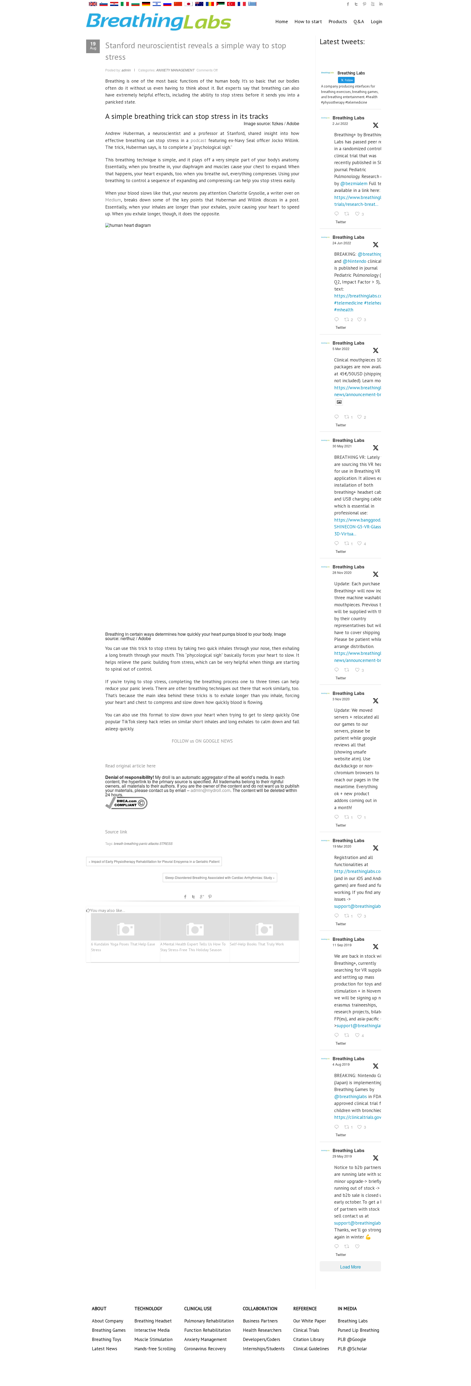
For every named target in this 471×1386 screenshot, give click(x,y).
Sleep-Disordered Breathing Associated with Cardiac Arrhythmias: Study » (220, 877)
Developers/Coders (261, 1339)
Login (376, 21)
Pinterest (210, 897)
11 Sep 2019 (342, 944)
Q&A (359, 21)
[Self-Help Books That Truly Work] (264, 929)
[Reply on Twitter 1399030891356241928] (338, 544)
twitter (356, 4)
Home (281, 21)
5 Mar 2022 (341, 348)
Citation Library (308, 1339)
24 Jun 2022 (342, 242)
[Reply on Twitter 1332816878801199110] (338, 670)
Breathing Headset (153, 1321)
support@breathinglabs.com (363, 906)
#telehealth (376, 303)
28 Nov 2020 (342, 572)
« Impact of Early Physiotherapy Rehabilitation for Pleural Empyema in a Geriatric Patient (154, 861)
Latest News (104, 1349)
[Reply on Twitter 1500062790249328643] (338, 417)
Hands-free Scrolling (155, 1349)
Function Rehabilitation (207, 1330)
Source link (116, 832)
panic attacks (149, 843)
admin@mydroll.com (210, 790)
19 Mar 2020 (342, 846)
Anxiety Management (205, 1339)
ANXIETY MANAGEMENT (175, 70)
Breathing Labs (348, 118)
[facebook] (348, 4)
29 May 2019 (342, 1156)
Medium (113, 200)
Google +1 (202, 897)
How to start (308, 21)
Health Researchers (262, 1330)
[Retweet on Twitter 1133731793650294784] (348, 1247)
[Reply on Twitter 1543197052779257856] (338, 214)
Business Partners (260, 1321)
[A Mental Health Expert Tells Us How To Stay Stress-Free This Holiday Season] (195, 929)
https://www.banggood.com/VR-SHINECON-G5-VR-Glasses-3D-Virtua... (366, 527)
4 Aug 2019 (341, 1064)
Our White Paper (309, 1321)
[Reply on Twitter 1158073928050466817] (338, 1127)
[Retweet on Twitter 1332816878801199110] (348, 670)
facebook (185, 897)
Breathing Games (109, 1330)
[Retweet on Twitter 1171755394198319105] (348, 1036)
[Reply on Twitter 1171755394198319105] (338, 1036)
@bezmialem (353, 183)
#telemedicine (348, 303)
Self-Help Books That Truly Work (257, 944)
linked (381, 4)
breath (118, 843)
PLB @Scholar (352, 1349)
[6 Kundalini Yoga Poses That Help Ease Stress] (125, 929)
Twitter (193, 897)
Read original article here (130, 766)
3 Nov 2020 (341, 699)
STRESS (166, 843)
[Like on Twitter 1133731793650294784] (359, 1247)
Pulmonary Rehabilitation (209, 1321)
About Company (107, 1321)
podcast (198, 140)
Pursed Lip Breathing (358, 1330)
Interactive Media (152, 1330)
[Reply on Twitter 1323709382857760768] (338, 817)
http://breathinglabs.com (359, 871)
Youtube (373, 4)
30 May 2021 (342, 446)
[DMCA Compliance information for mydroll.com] (126, 803)
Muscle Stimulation (153, 1339)
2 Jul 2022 (340, 123)
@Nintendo (354, 261)
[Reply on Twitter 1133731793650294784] (338, 1247)
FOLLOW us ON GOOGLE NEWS (202, 741)
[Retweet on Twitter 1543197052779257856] (348, 214)
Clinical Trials (306, 1330)
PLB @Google (352, 1339)
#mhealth (343, 310)
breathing (131, 843)
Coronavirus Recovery (205, 1349)
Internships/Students (264, 1349)
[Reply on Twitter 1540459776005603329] (338, 320)
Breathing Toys (106, 1339)
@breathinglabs (374, 254)
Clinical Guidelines (311, 1349)
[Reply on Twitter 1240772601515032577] (338, 916)
